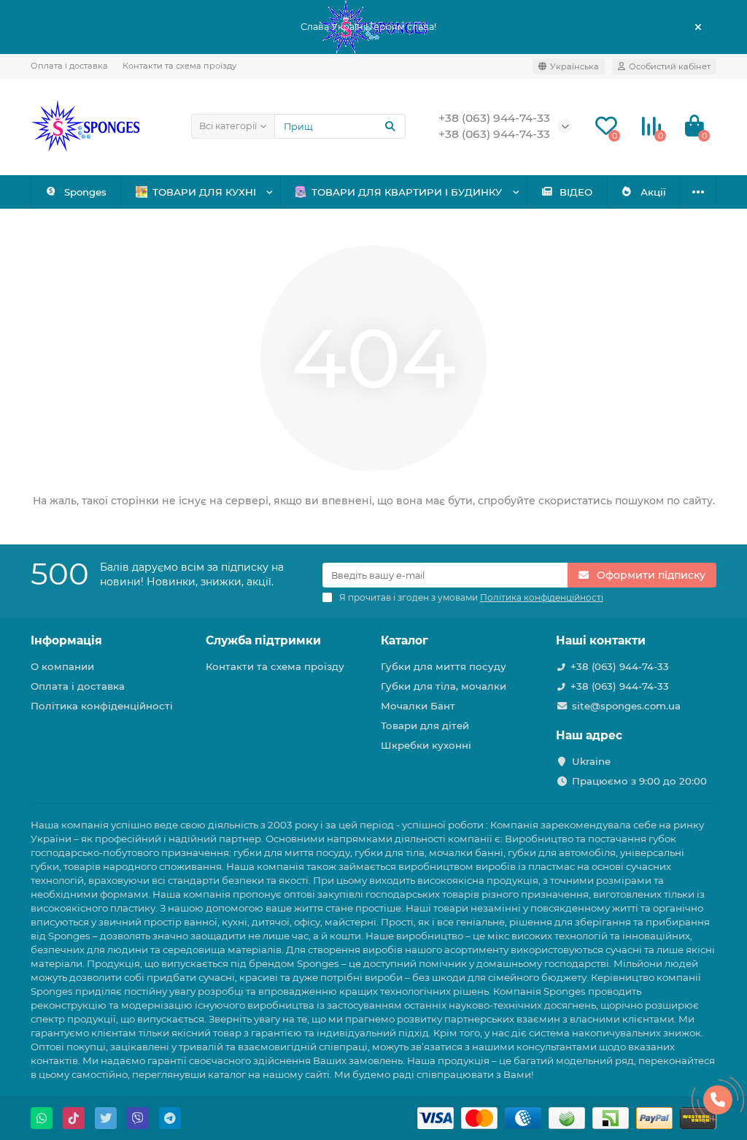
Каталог (404, 640)
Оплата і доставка (69, 66)
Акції (653, 192)
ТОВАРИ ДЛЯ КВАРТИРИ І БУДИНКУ (406, 192)
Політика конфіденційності (102, 706)
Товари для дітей (425, 725)
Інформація (66, 640)
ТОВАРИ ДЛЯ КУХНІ (204, 192)
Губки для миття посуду (443, 666)
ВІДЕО (576, 192)
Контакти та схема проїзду (179, 66)
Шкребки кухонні (426, 745)
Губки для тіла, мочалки (443, 686)
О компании (62, 666)
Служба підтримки (263, 640)
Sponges (85, 192)
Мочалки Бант (418, 706)
